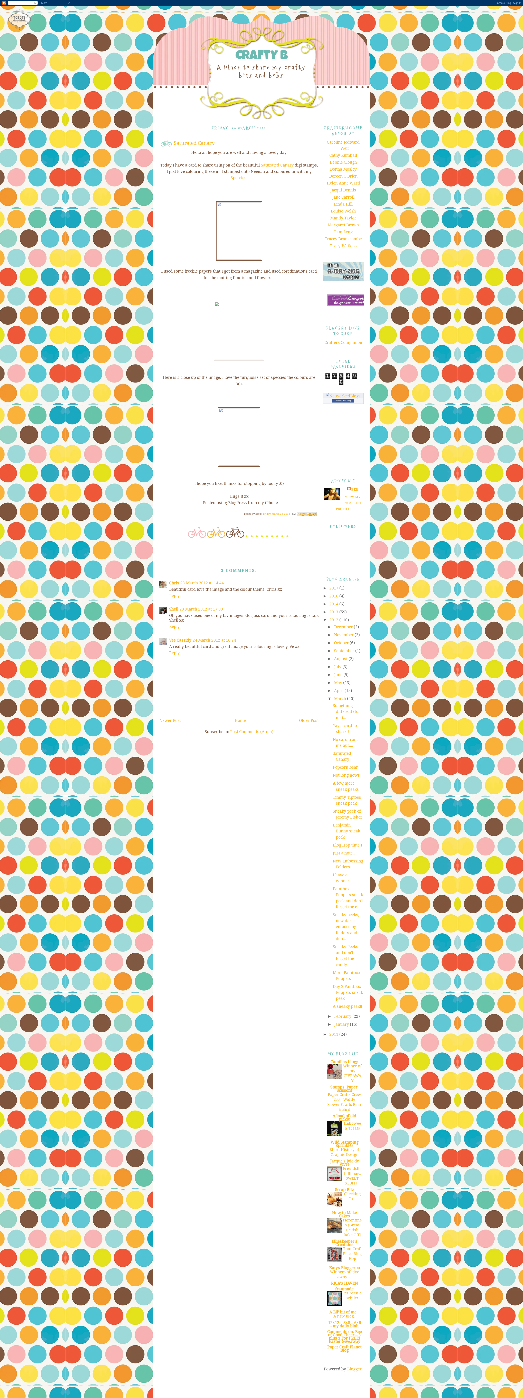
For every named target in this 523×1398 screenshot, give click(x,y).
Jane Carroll (343, 197)
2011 (334, 1034)
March (340, 698)
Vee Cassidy (180, 640)
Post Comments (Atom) (251, 731)
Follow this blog (343, 400)
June (338, 674)
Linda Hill (343, 204)
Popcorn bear (345, 767)
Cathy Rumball (343, 155)
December (344, 627)
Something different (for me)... (346, 711)
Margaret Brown (343, 225)
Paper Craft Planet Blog (344, 1349)
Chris (174, 583)
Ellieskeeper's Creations (344, 1243)
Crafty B (261, 56)
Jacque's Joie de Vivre (344, 1163)
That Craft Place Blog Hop (352, 1254)
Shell (173, 609)
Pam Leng (343, 232)
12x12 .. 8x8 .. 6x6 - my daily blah (344, 1324)
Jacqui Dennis (343, 190)
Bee (355, 489)
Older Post (309, 720)
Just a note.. (344, 853)
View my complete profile (349, 503)
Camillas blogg (344, 1061)
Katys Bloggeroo (344, 1267)
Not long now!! (346, 775)
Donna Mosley (343, 169)
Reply (174, 595)
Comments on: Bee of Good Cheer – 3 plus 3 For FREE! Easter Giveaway (344, 1336)
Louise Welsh (343, 211)
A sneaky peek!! (347, 1006)
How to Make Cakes (344, 1214)
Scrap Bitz (344, 1189)
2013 (334, 612)
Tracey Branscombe (343, 239)
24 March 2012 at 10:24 (214, 640)
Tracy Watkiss (343, 246)
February (343, 1016)
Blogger (354, 1369)
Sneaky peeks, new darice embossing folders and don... (346, 927)
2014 (334, 604)
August (341, 659)
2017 (334, 588)
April (339, 690)
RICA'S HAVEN (344, 1283)
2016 (334, 596)
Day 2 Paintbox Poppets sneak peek (348, 992)
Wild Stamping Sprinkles (345, 1144)
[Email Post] (294, 513)
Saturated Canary (277, 165)
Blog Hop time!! (347, 845)
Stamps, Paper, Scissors (344, 1089)
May (338, 682)
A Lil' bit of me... (344, 1312)
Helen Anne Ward (343, 183)
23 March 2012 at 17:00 (201, 609)
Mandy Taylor (343, 218)
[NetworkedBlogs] (343, 396)
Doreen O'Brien (343, 176)
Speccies (238, 178)
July (338, 666)
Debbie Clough (343, 162)
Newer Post (170, 720)
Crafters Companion (343, 342)
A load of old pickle (344, 1118)
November (344, 635)
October (342, 643)
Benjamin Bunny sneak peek (346, 831)
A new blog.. (344, 1316)
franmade (344, 1289)
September (344, 651)
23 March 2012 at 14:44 (202, 583)
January (342, 1024)
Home (240, 720)
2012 (334, 620)
